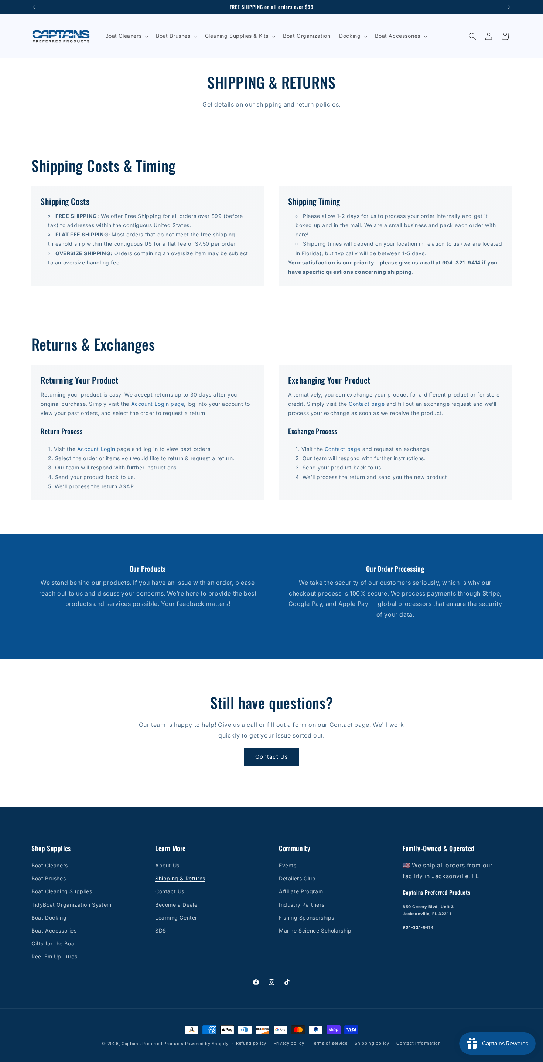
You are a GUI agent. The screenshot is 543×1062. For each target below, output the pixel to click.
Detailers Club (297, 878)
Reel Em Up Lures (54, 956)
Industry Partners (301, 904)
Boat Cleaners (49, 865)
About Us (167, 865)
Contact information (418, 1043)
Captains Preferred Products (153, 1043)
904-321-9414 (418, 928)
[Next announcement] (509, 7)
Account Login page (157, 404)
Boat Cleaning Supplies (61, 891)
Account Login (96, 449)
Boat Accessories (54, 930)
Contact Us (271, 756)
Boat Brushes (48, 878)
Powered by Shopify (207, 1043)
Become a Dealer (177, 904)
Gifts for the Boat (53, 943)
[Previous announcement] (34, 7)
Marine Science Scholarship (315, 930)
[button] (126, 36)
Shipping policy (372, 1043)
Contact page (367, 404)
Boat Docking (48, 917)
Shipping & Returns (180, 878)
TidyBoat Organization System (71, 904)
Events (288, 865)
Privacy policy (289, 1043)
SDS (160, 930)
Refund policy (251, 1043)
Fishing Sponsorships (306, 917)
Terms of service (329, 1043)
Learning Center (176, 917)
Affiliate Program (301, 891)
